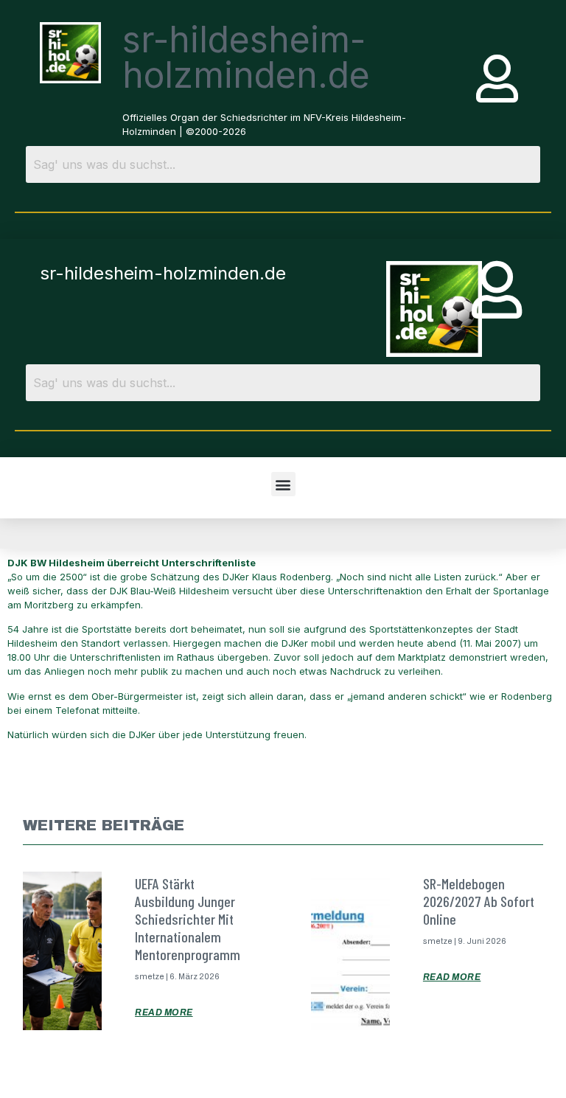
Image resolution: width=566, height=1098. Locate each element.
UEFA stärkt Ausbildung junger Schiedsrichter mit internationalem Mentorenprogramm (187, 919)
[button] (283, 484)
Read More (164, 1012)
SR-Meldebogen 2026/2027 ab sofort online (478, 901)
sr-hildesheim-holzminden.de (246, 57)
